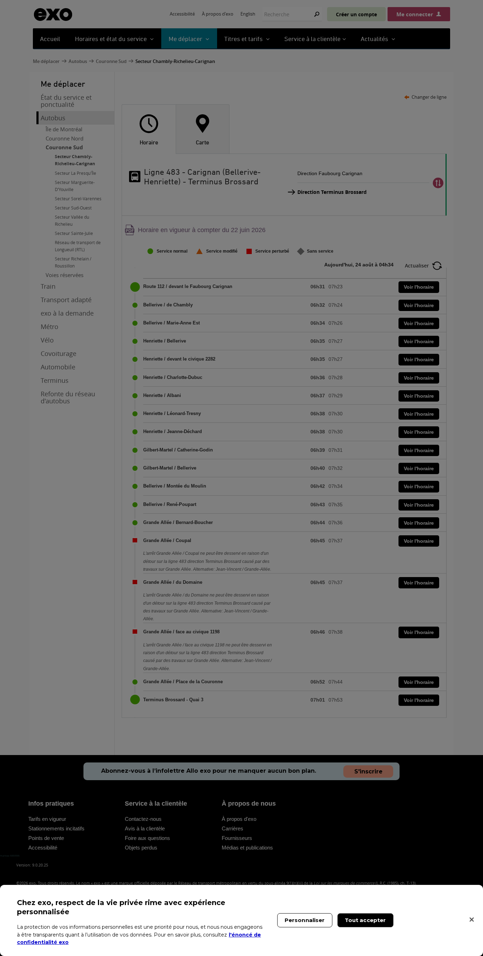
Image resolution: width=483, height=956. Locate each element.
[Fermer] (471, 919)
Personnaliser (305, 920)
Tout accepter (365, 920)
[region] (241, 920)
